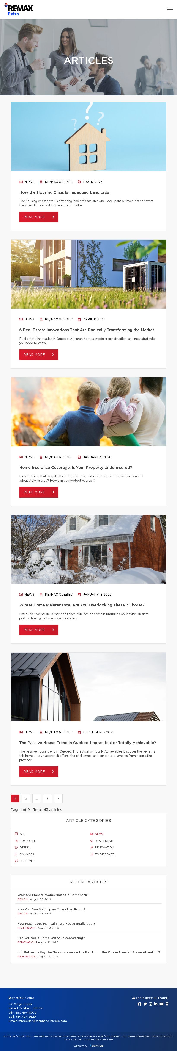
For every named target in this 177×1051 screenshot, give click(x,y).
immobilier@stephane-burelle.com (42, 1021)
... (36, 798)
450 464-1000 (25, 1012)
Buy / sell (27, 841)
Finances (26, 854)
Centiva (96, 1045)
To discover (104, 854)
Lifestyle (27, 861)
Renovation (104, 847)
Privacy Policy (162, 1036)
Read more (35, 217)
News (29, 182)
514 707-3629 (26, 1016)
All (22, 834)
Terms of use (73, 1040)
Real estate (104, 841)
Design (24, 847)
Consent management (98, 1040)
